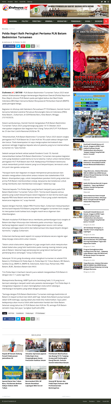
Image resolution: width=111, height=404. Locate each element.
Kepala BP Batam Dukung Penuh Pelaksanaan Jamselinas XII (12, 356)
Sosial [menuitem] (87, 21)
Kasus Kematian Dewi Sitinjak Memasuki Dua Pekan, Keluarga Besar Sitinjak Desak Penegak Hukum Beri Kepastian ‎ (95, 198)
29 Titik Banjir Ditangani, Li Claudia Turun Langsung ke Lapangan (94, 230)
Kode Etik (22, 2)
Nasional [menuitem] (13, 21)
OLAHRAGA (20, 313)
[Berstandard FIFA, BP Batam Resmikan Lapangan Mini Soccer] (36, 372)
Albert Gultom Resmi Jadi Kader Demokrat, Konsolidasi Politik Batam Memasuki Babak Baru (95, 162)
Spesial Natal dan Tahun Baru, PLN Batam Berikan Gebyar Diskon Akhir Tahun (12, 384)
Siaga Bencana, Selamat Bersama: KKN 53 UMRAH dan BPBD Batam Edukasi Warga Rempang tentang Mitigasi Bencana (96, 174)
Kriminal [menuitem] (49, 21)
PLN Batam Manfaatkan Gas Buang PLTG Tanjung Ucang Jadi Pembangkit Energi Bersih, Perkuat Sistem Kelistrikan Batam (59, 358)
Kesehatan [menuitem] (61, 21)
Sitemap (29, 2)
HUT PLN (12, 29)
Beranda (5, 29)
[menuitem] (5, 21)
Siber (16, 2)
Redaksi (10, 2)
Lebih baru (6, 396)
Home (4, 2)
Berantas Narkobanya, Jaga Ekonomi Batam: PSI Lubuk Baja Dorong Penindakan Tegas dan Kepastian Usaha (95, 241)
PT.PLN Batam (40, 313)
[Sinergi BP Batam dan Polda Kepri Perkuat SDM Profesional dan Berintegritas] (59, 372)
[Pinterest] (23, 46)
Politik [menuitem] (25, 21)
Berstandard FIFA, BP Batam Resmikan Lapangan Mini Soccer (34, 383)
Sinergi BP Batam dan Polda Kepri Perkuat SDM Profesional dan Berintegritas (58, 384)
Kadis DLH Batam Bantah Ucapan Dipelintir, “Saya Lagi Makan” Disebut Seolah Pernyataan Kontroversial (95, 186)
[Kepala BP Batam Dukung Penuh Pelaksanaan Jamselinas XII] (12, 345)
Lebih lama (65, 396)
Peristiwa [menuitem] (36, 21)
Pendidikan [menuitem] (75, 21)
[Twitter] (18, 46)
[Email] (33, 46)
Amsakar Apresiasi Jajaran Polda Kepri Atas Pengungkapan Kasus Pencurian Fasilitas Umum (35, 357)
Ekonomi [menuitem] (98, 21)
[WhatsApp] (28, 46)
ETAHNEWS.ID (11, 401)
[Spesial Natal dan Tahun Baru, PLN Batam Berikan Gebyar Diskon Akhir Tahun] (12, 372)
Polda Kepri (29, 313)
